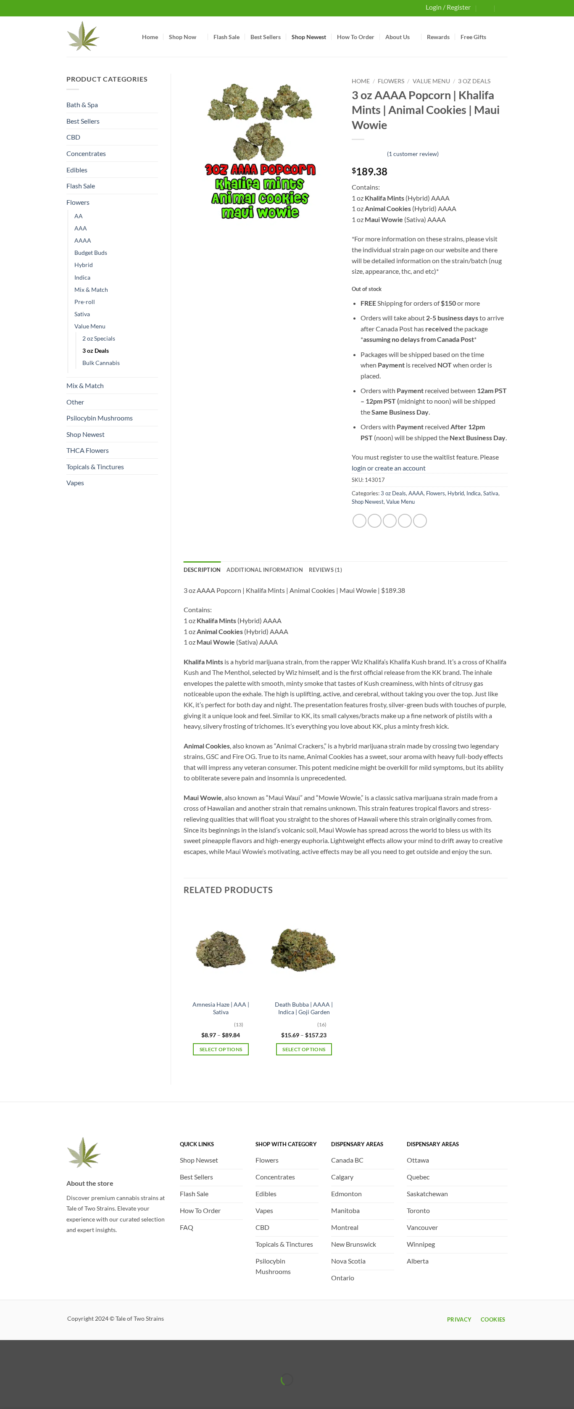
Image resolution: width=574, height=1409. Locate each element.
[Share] (56, 1359)
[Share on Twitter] (375, 521)
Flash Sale (226, 36)
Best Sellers (265, 36)
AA (78, 215)
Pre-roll (84, 301)
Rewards (438, 36)
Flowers (78, 202)
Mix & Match (91, 289)
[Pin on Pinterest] (405, 521)
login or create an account (389, 468)
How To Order (355, 36)
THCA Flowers (87, 450)
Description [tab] (202, 569)
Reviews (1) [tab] (325, 569)
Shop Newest (309, 36)
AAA (80, 228)
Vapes (75, 482)
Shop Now (182, 36)
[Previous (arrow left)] (8, 1394)
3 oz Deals (95, 350)
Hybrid (83, 264)
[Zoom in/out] (8, 1359)
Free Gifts (473, 36)
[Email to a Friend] (390, 521)
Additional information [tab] (264, 569)
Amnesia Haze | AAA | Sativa (220, 1008)
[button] (485, 8)
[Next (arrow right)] (32, 1394)
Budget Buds (90, 252)
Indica (82, 277)
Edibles (76, 170)
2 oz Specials (98, 338)
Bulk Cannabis (101, 362)
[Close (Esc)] (81, 1359)
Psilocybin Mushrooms (99, 418)
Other (75, 402)
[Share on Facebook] (359, 521)
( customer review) (413, 153)
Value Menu (89, 326)
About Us (397, 36)
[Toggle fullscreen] (32, 1359)
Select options (221, 1049)
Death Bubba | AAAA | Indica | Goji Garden (304, 1008)
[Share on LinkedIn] (420, 521)
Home (150, 36)
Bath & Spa (82, 104)
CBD (73, 137)
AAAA (82, 240)
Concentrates (86, 153)
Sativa (82, 313)
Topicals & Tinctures (95, 467)
